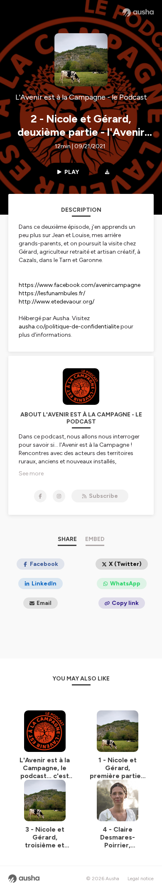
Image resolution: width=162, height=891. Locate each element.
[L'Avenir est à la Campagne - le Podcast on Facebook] (40, 496)
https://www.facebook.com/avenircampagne (79, 285)
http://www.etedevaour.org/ (56, 301)
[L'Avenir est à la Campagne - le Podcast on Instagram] (59, 496)
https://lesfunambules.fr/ (52, 293)
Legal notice (141, 878)
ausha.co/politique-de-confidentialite (69, 326)
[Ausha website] (138, 12)
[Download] (107, 171)
